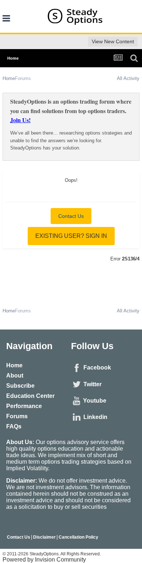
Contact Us (71, 216)
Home (14, 365)
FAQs (13, 426)
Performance (24, 406)
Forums (17, 416)
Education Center (30, 396)
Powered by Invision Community (44, 559)
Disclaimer (44, 537)
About (14, 375)
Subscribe (20, 386)
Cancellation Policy (78, 537)
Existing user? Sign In (71, 236)
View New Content (113, 41)
